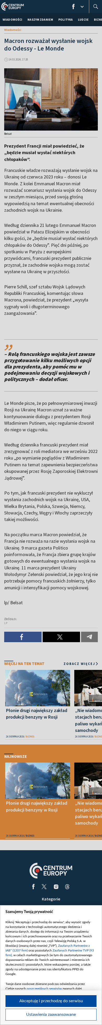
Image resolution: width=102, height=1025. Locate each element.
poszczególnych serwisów (44, 988)
